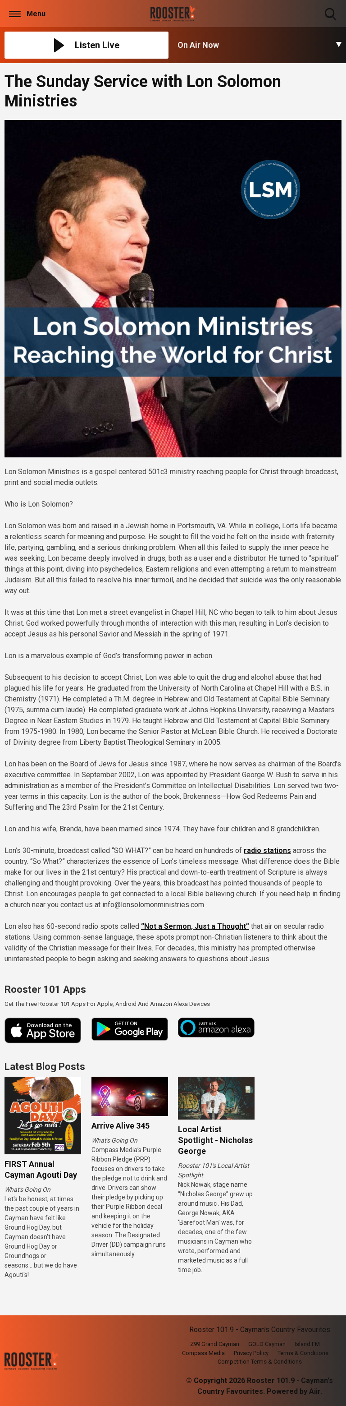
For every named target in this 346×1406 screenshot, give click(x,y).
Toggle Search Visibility (331, 21)
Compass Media (203, 1353)
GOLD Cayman (267, 1344)
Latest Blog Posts (45, 1066)
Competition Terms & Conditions (260, 1361)
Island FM (307, 1344)
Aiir (314, 1391)
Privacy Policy (251, 1353)
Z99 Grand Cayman (214, 1344)
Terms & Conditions (303, 1353)
